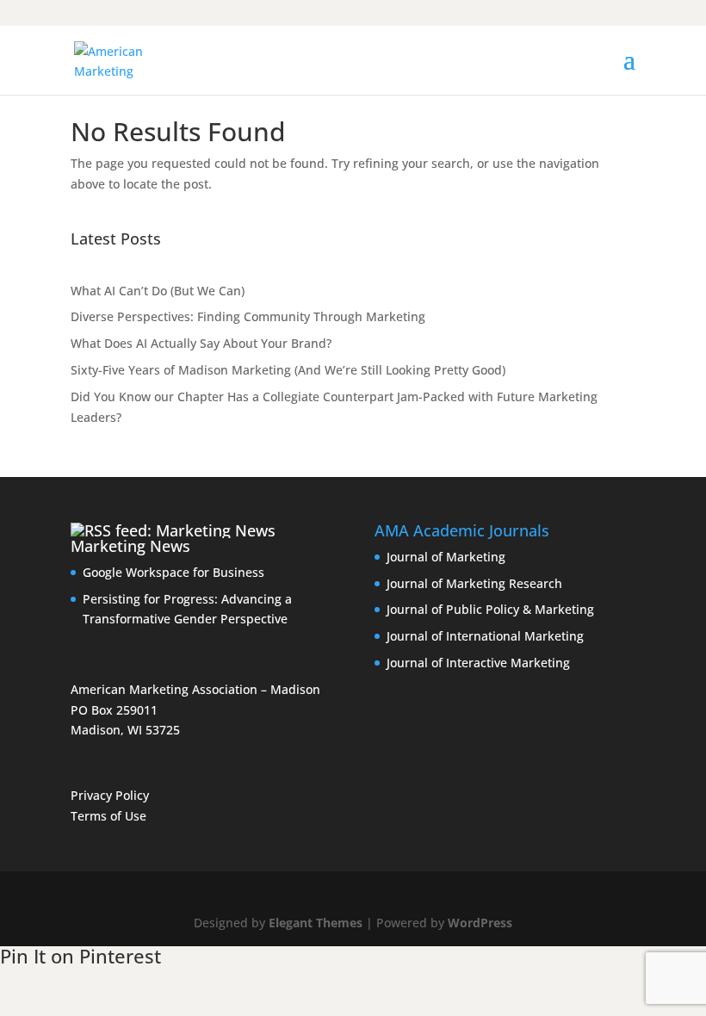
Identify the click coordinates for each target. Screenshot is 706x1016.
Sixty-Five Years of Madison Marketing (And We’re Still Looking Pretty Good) (288, 370)
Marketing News (130, 546)
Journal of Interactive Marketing (478, 662)
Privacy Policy (110, 795)
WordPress (480, 922)
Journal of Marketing (446, 556)
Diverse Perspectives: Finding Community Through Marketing (248, 316)
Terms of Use (108, 816)
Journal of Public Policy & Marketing (490, 609)
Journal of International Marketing (485, 636)
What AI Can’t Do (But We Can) (158, 290)
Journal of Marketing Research (474, 583)
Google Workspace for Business (173, 572)
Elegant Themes (315, 922)
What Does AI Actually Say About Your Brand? (201, 343)
